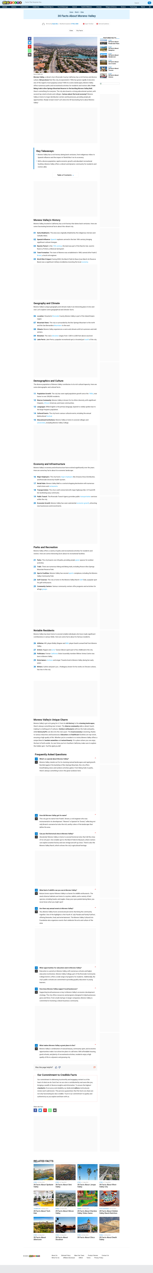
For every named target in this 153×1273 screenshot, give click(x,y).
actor (53, 650)
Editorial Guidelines (103, 24)
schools (49, 94)
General (74, 7)
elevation (55, 336)
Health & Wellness (86, 7)
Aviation (13, 7)
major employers (67, 477)
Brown (39, 255)
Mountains (58, 325)
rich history (67, 224)
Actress (50, 660)
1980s (91, 394)
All (150, 7)
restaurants (53, 486)
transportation (85, 496)
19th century (57, 246)
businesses (72, 97)
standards (41, 1088)
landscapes (90, 723)
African (46, 403)
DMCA (81, 1258)
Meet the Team (79, 1255)
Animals (4, 7)
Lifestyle (98, 7)
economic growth (83, 503)
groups (44, 589)
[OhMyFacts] (12, 2)
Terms (88, 1258)
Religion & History (111, 7)
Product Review (93, 1255)
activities (76, 551)
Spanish (53, 239)
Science (123, 7)
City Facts (79, 30)
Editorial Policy (65, 1255)
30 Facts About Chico (86, 1237)
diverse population (43, 384)
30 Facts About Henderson (113, 56)
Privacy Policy (98, 1258)
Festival (49, 416)
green (77, 560)
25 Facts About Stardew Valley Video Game (87, 1212)
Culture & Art (24, 7)
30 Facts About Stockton (62, 1238)
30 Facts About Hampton (113, 49)
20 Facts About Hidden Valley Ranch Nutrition (108, 1212)
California (54, 653)
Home (71, 12)
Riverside (55, 316)
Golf (81, 580)
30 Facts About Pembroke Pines (113, 42)
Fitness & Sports (48, 7)
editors (77, 1088)
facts (82, 100)
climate (63, 307)
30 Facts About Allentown (40, 1238)
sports (71, 573)
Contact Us (105, 1255)
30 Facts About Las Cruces (113, 62)
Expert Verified (89, 24)
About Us (54, 1255)
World (143, 7)
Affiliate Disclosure (69, 1258)
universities (41, 423)
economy (84, 262)
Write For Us (55, 1258)
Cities (82, 12)
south (87, 339)
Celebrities (36, 7)
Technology (133, 7)
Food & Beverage (63, 7)
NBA (67, 643)
